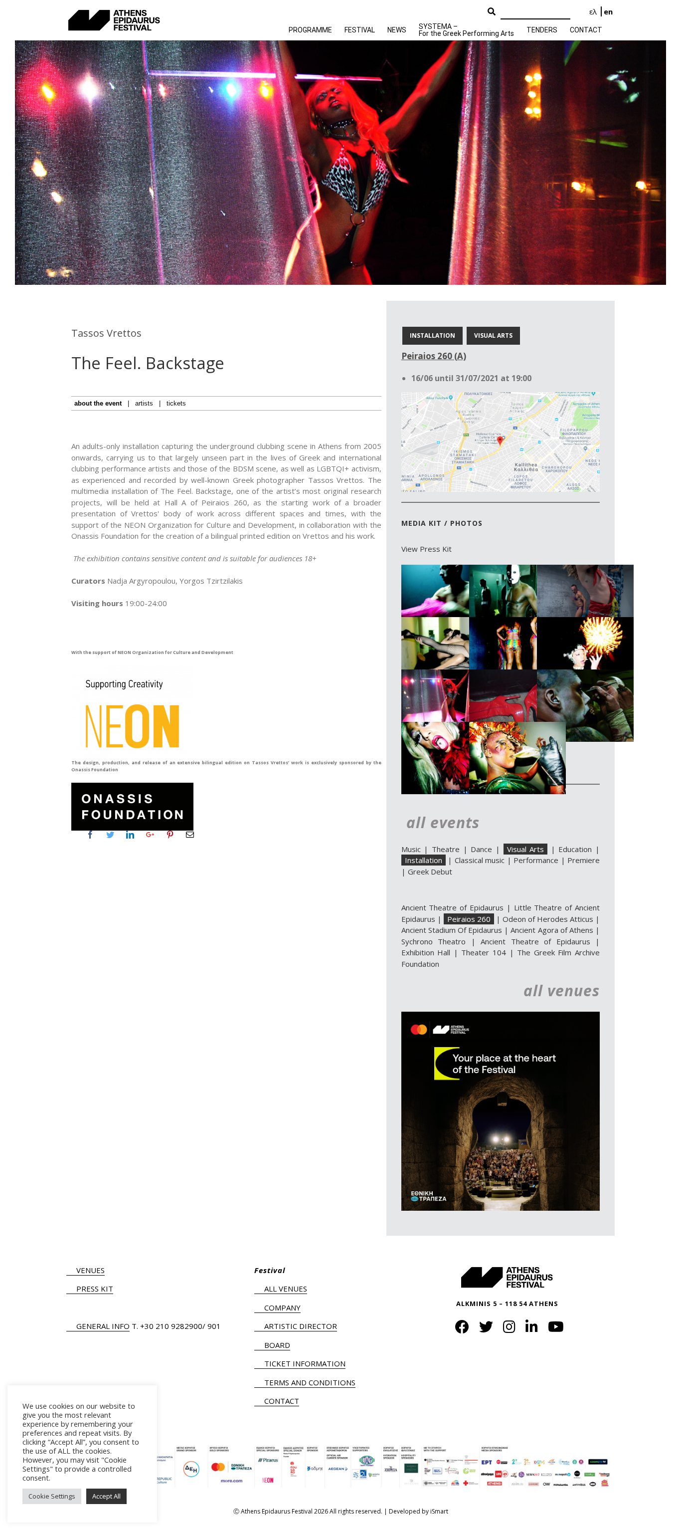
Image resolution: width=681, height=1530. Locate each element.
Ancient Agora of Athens (552, 930)
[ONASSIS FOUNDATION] (132, 786)
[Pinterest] (170, 835)
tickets (176, 403)
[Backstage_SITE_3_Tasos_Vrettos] (585, 570)
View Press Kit (426, 549)
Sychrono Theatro (433, 941)
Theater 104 (483, 952)
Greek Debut (430, 871)
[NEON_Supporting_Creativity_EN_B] (132, 668)
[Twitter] (110, 835)
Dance (481, 849)
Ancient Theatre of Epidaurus (452, 907)
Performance (535, 860)
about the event (98, 403)
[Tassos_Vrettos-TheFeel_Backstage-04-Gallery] (449, 675)
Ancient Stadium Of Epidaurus (451, 930)
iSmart (439, 1511)
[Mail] (190, 835)
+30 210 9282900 (171, 1326)
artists (144, 403)
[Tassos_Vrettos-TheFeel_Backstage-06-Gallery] (585, 675)
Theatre (446, 849)
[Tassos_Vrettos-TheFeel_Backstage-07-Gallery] (449, 727)
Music (411, 849)
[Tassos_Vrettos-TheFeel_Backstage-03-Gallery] (585, 623)
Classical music (480, 860)
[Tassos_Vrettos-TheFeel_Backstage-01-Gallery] (449, 623)
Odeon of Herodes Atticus (548, 919)
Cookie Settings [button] (51, 1496)
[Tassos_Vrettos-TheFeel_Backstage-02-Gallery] (517, 623)
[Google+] (150, 835)
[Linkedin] (130, 835)
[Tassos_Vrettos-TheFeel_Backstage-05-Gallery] (517, 675)
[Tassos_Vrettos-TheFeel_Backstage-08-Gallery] (517, 727)
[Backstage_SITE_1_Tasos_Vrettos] (449, 570)
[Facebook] (90, 835)
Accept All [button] (106, 1496)
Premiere (583, 860)
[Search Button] (492, 12)
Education (575, 849)
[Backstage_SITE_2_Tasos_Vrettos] (517, 570)
